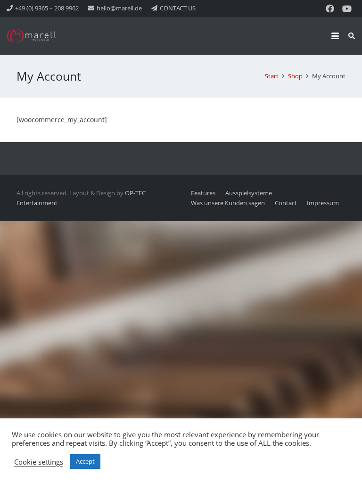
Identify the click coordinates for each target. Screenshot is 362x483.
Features (203, 193)
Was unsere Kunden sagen (228, 203)
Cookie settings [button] (38, 462)
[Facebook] (329, 8)
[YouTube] (346, 8)
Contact (286, 203)
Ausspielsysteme (248, 193)
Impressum (323, 203)
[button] (335, 36)
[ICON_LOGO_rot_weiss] (33, 36)
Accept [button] (85, 461)
